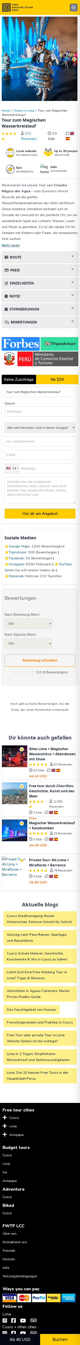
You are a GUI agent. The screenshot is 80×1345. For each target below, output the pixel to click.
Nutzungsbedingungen (20, 1276)
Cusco (14, 1117)
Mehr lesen (11, 245)
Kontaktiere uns (15, 1242)
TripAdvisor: (18, 552)
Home (6, 111)
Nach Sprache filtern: (20, 634)
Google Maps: (20, 546)
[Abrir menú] (73, 7)
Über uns (10, 1233)
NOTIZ (14, 296)
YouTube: (66, 564)
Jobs (6, 1267)
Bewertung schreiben (40, 660)
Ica (5, 1172)
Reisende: (16, 576)
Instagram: (17, 564)
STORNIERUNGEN (24, 309)
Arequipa (16, 1135)
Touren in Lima (24, 111)
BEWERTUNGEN (24, 322)
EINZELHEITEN (22, 283)
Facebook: (17, 558)
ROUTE (15, 257)
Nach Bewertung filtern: (22, 614)
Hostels (9, 1259)
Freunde (9, 1250)
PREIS (15, 270)
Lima (13, 1126)
